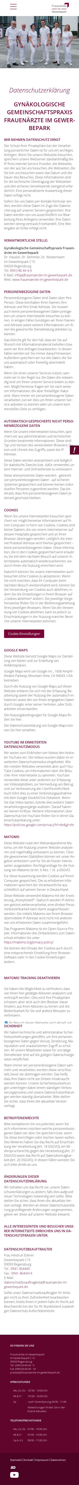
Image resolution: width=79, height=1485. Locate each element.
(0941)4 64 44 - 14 (25, 1369)
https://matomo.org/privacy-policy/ (28, 942)
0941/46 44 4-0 (21, 270)
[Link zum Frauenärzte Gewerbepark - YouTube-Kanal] (14, 1475)
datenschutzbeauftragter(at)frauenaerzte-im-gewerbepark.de (35, 1284)
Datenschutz (58, 1460)
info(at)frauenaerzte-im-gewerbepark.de (43, 275)
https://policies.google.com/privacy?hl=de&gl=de (39, 825)
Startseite (16, 1460)
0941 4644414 (21, 1273)
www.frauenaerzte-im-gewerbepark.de (40, 279)
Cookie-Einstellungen (24, 634)
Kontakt (28, 1460)
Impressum (42, 1460)
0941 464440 (20, 1268)
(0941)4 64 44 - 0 (24, 1365)
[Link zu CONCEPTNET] (12, 1467)
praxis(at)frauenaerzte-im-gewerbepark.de (35, 1372)
